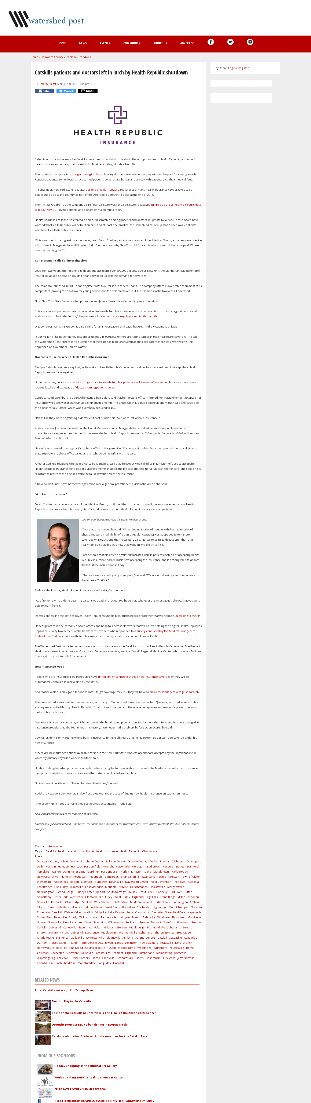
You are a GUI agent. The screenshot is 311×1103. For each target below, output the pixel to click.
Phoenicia (43, 912)
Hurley (125, 871)
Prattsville (166, 943)
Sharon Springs (164, 932)
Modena (135, 902)
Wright (64, 932)
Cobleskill (55, 927)
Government (56, 846)
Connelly (162, 892)
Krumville (57, 902)
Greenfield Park (175, 912)
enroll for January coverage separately (174, 692)
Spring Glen (44, 917)
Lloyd (147, 871)
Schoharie (173, 927)
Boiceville (43, 902)
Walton (56, 871)
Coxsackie (175, 937)
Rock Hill (61, 948)
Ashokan (193, 897)
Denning (68, 871)
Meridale (111, 887)
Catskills (50, 851)
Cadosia (193, 882)
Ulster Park (61, 897)
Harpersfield (92, 866)
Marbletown (161, 871)
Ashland (127, 937)
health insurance (107, 851)
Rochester (80, 877)
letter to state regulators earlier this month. (130, 316)
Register (243, 68)
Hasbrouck (153, 958)
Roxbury (168, 866)
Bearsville (60, 917)
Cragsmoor (142, 912)
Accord (147, 902)
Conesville (69, 927)
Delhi (40, 866)
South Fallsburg (95, 948)
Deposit (156, 922)
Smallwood (76, 948)
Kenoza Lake (45, 963)
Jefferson (121, 927)
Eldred (96, 958)
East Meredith (94, 887)
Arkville (123, 887)
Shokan (87, 902)
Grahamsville (125, 958)
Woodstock (61, 882)
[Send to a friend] (88, 91)
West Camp (113, 907)
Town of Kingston (168, 877)
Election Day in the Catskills (71, 1001)
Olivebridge (72, 902)
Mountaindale (87, 963)
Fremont (118, 953)
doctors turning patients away (95, 387)
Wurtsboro (160, 948)
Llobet (90, 851)
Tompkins (43, 871)
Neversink (99, 922)
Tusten (111, 948)
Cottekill (195, 902)
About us (160, 43)
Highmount (160, 907)
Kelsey (132, 892)
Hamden (63, 866)
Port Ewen (176, 892)
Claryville (87, 882)
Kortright (108, 866)
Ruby (130, 912)
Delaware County (52, 57)
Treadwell (84, 57)
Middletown (153, 866)
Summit (53, 932)
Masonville (123, 866)
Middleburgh (137, 927)
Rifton (188, 892)
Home (62, 43)
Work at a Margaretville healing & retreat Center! (89, 1077)
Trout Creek (146, 892)
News (83, 43)
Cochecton (57, 953)
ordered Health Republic (103, 189)
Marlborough (179, 871)
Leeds (119, 943)
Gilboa (108, 927)
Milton (181, 897)
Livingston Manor (130, 917)
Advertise (187, 43)
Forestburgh (102, 953)
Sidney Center (85, 892)
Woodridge (144, 948)
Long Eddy (104, 963)
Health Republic (130, 851)
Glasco (51, 907)
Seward (187, 927)
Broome (196, 922)
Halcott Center (59, 943)
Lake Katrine (116, 912)
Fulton (98, 927)
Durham (42, 943)
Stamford (193, 866)
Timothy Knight (47, 83)
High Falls (152, 897)
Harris (140, 958)
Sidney (180, 866)
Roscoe (144, 922)
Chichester (144, 907)
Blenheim (183, 922)
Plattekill (66, 877)
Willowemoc (115, 922)
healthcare (65, 851)
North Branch (183, 943)
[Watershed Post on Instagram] (250, 42)
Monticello (194, 917)
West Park (76, 897)
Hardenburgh (109, 871)
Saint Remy (44, 897)
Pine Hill (57, 912)
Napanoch (194, 912)
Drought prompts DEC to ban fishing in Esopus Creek (89, 1024)
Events (105, 43)
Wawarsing (44, 882)
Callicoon (43, 953)
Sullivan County (116, 861)
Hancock (76, 866)
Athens (139, 937)
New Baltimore (72, 922)
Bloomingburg (46, 958)
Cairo (87, 922)
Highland (138, 897)
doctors (79, 851)
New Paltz (43, 877)
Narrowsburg (45, 948)
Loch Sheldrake (66, 963)
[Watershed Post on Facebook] (210, 42)
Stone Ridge (167, 897)
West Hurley (122, 897)
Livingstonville (95, 937)
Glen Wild (108, 958)
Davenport (194, 861)
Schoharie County (92, 861)
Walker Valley (73, 912)
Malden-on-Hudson (70, 907)
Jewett (109, 943)
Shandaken (128, 877)
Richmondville (156, 927)
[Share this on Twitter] (66, 91)
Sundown (101, 882)
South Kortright (116, 892)
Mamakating (164, 953)
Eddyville (100, 912)
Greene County (137, 861)
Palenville (149, 917)
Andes (154, 861)
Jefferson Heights (92, 943)
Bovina (164, 861)
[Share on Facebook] (45, 91)
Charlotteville (45, 937)
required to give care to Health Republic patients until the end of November (120, 382)
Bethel (190, 948)
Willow (83, 917)
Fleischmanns (139, 887)
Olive (55, 877)
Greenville (54, 922)
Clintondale (120, 902)
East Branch (44, 887)
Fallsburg (87, 953)
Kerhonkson (162, 902)
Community (131, 43)
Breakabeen (184, 932)
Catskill (162, 937)
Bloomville (76, 887)
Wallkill (88, 912)
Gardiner (93, 871)
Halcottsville (157, 887)
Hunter (94, 917)
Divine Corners (80, 958)
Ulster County (70, 861)
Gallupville (77, 937)
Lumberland (146, 953)
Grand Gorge (65, 892)
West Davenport (160, 882)
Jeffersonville (186, 958)
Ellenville (157, 912)
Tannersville (109, 917)
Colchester (178, 861)
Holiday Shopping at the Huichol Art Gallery (85, 1066)
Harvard (118, 963)
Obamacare (149, 851)
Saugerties (112, 877)
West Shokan (102, 902)
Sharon (42, 932)
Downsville (116, 882)
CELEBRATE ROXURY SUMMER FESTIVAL (80, 1089)
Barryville (180, 953)
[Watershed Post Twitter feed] (230, 42)
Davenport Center (136, 882)
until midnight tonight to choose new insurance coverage (134, 677)
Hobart (100, 892)
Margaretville (175, 887)
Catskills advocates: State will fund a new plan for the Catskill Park (99, 1036)
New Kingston (46, 892)
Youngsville (176, 948)
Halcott (74, 882)
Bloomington (180, 902)
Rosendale (96, 877)
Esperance (85, 927)
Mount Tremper (179, 907)
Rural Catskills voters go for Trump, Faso (64, 990)
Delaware (72, 953)
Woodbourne (126, 948)
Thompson (179, 917)
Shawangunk (146, 877)
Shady (73, 917)
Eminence (62, 937)
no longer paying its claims (86, 174)
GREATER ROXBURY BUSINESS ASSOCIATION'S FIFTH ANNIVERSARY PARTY (104, 1101)
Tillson (41, 907)
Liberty (41, 922)
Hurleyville (168, 958)
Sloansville (113, 937)
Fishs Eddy (61, 887)
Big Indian (128, 907)
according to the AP (187, 616)
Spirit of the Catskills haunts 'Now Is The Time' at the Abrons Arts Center (104, 1013)
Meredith (137, 866)
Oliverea (196, 907)
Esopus (80, 871)
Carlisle (42, 927)
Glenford (91, 897)
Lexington (131, 943)
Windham (163, 917)
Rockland (131, 922)
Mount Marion (94, 907)
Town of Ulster (190, 877)
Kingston (136, 871)
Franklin (71, 57)
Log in (232, 68)
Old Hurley (105, 897)
